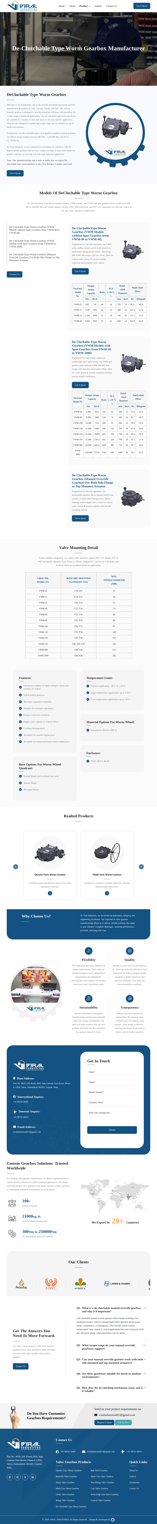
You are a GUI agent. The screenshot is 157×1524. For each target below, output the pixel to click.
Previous (15, 867)
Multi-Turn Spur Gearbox (102, 1476)
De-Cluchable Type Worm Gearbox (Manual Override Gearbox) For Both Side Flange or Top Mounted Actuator (34, 257)
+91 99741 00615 (21, 1117)
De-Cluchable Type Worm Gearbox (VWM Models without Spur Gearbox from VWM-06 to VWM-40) (34, 230)
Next (141, 867)
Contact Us (111, 6)
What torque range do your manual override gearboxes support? (108, 1347)
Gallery (98, 6)
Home (62, 6)
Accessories (134, 1482)
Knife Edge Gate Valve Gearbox (105, 1494)
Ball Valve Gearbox (99, 1470)
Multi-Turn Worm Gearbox (107, 874)
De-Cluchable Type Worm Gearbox (71, 1506)
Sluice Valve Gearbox (65, 1482)
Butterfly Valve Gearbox (66, 1476)
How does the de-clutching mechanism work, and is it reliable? (112, 1389)
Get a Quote (141, 6)
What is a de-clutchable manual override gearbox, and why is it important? (111, 1309)
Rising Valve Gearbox (65, 1500)
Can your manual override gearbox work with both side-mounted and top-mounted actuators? (112, 1361)
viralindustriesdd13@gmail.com (27, 1132)
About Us (133, 1470)
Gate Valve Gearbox (99, 1488)
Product (83, 6)
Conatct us (20, 1366)
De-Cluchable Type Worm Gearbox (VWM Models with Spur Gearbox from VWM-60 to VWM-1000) (32, 244)
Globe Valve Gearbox (65, 1494)
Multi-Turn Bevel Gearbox (67, 1488)
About (72, 6)
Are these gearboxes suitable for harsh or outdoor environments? (111, 1375)
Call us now (123, 1422)
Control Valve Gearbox (101, 1500)
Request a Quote (104, 1422)
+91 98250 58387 (21, 1102)
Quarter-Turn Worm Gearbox (50, 874)
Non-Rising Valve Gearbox (102, 1482)
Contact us (14, 274)
